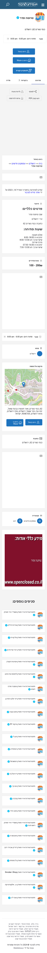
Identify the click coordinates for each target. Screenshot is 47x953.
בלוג (32, 924)
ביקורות (23, 80)
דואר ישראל (12, 926)
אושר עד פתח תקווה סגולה (31, 934)
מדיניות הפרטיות (32, 926)
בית (40, 163)
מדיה (8, 80)
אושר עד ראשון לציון (32, 936)
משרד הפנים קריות (13, 934)
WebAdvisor (18, 948)
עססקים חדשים (18, 163)
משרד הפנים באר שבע (23, 939)
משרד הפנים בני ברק (16, 931)
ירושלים (32, 163)
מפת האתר (25, 924)
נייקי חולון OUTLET (32, 931)
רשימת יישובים (14, 924)
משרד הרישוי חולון (31, 929)
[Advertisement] (23, 127)
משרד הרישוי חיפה (16, 929)
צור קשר (21, 926)
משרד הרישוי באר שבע (15, 936)
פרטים (38, 80)
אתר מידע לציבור (32, 192)
